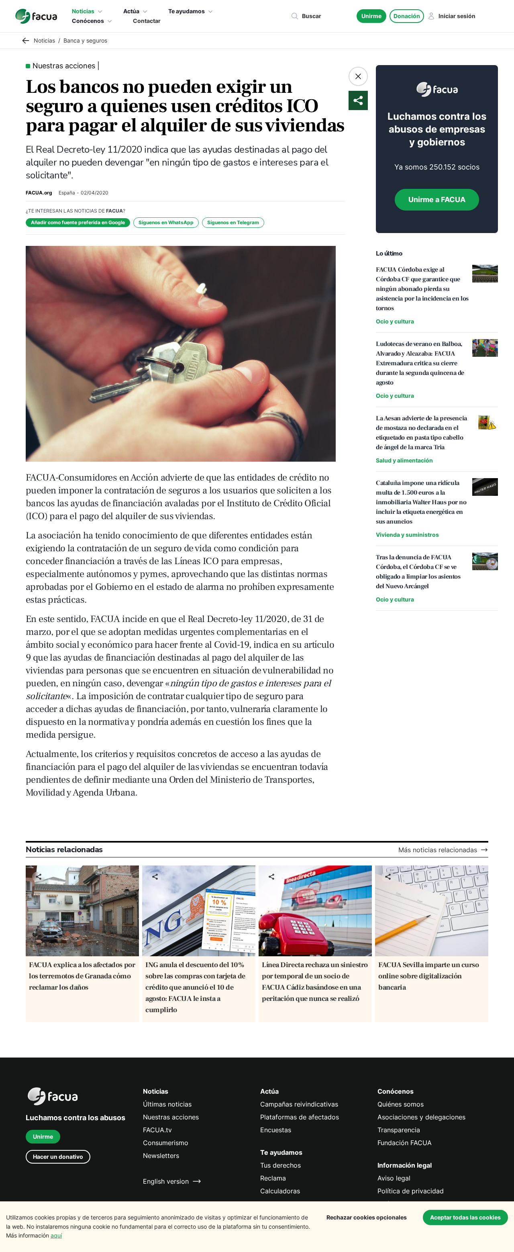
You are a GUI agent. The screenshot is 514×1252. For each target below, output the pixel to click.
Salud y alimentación (404, 460)
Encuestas (275, 1130)
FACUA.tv (157, 1130)
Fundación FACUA (404, 1143)
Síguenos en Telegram (233, 222)
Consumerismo (165, 1143)
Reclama (273, 1178)
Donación (407, 15)
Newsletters (161, 1156)
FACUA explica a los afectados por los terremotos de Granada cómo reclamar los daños (82, 976)
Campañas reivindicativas (299, 1104)
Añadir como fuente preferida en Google (78, 222)
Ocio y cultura (395, 321)
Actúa (131, 11)
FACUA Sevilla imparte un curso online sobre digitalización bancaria (428, 976)
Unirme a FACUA (436, 199)
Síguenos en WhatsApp (166, 222)
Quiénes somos (400, 1104)
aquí (56, 1235)
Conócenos (88, 20)
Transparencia (398, 1130)
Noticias (83, 11)
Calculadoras (280, 1191)
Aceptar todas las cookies (465, 1217)
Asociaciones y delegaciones (421, 1117)
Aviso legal (393, 1178)
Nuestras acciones (171, 1117)
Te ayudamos (186, 11)
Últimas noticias (167, 1104)
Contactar (147, 20)
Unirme (371, 15)
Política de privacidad (410, 1191)
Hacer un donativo (58, 1156)
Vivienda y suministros (407, 534)
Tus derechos (280, 1165)
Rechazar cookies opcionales (366, 1217)
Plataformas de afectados (299, 1117)
